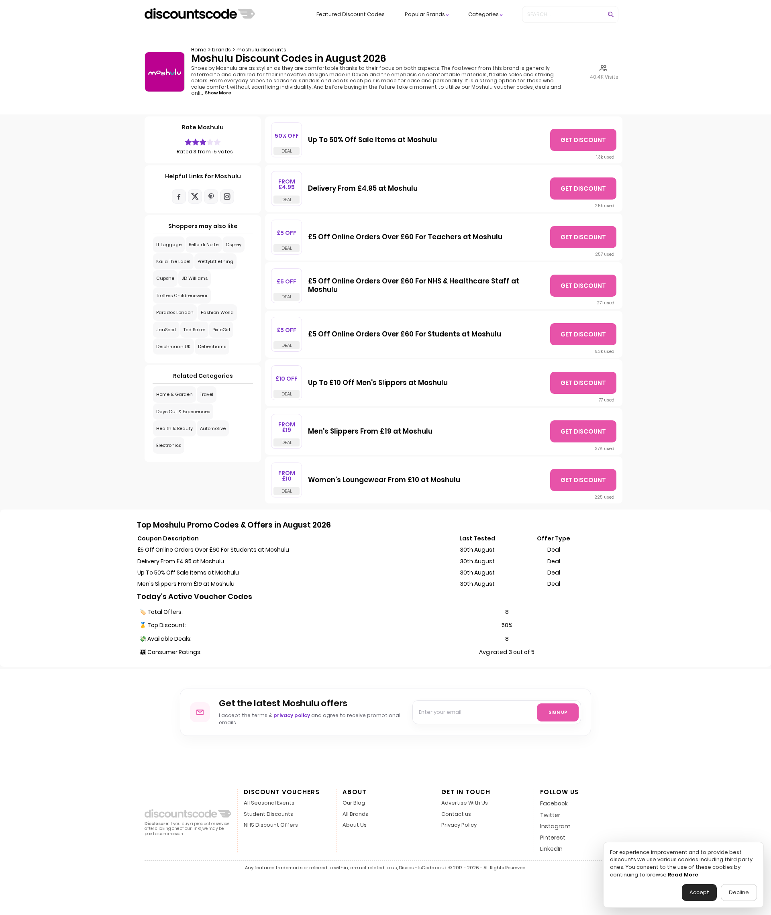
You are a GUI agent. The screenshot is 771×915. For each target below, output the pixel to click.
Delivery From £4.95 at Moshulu (363, 188)
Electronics (168, 445)
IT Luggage (169, 244)
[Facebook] (179, 197)
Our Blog (354, 803)
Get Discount (583, 140)
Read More (683, 874)
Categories (483, 14)
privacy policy (291, 715)
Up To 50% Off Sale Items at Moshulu (372, 140)
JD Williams (195, 278)
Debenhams (212, 346)
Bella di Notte (203, 244)
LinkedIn (551, 848)
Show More (218, 93)
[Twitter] (195, 197)
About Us (355, 825)
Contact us (456, 814)
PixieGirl (221, 329)
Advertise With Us (464, 803)
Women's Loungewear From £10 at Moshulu (384, 480)
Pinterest (552, 837)
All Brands (355, 814)
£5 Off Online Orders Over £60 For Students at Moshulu (404, 334)
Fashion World (217, 312)
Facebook (554, 803)
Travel (206, 394)
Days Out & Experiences (183, 411)
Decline (739, 892)
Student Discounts (268, 814)
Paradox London (175, 312)
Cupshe (165, 278)
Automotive (213, 428)
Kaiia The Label (173, 261)
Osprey (233, 244)
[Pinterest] (211, 197)
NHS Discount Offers (271, 825)
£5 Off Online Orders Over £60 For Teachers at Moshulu (405, 237)
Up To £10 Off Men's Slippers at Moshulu (378, 383)
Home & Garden (174, 394)
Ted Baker (194, 329)
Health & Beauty (174, 428)
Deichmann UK (173, 346)
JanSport (166, 329)
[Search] (610, 14)
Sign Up (558, 712)
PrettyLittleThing (215, 261)
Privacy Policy (459, 825)
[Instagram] (227, 197)
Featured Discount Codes (350, 14)
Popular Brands (425, 14)
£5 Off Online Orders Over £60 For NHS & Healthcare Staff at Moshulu (413, 286)
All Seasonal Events (269, 803)
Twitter (550, 815)
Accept (699, 892)
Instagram (555, 826)
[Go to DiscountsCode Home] (200, 14)
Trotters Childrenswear (182, 295)
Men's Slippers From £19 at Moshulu (370, 431)
